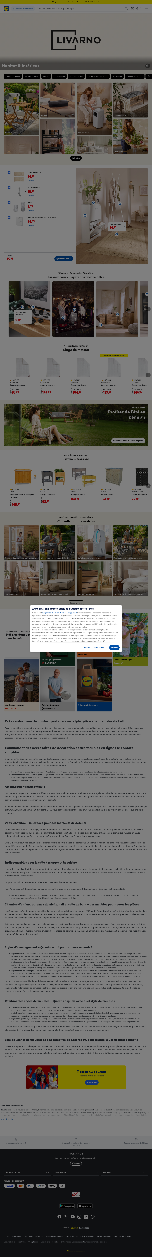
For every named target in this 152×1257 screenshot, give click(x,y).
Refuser (87, 647)
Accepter (114, 647)
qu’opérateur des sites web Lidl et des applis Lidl (59, 613)
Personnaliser (99, 647)
